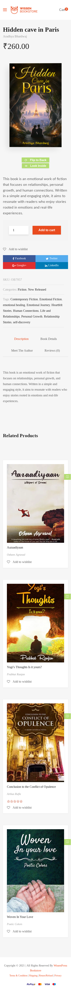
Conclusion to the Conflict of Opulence (31, 786)
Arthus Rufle (14, 794)
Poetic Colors (14, 924)
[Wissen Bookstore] (24, 10)
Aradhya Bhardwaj (15, 36)
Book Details (48, 339)
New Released (37, 289)
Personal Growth (31, 316)
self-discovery (21, 322)
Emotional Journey (38, 305)
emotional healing (14, 305)
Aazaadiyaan (15, 547)
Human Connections (26, 310)
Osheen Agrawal (16, 554)
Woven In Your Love (20, 917)
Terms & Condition (18, 975)
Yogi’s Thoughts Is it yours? (24, 667)
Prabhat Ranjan (16, 674)
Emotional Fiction (50, 299)
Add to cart (46, 230)
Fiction (22, 289)
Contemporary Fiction (24, 299)
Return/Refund (46, 975)
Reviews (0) (52, 350)
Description (21, 339)
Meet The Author (22, 350)
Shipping (33, 975)
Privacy (58, 975)
